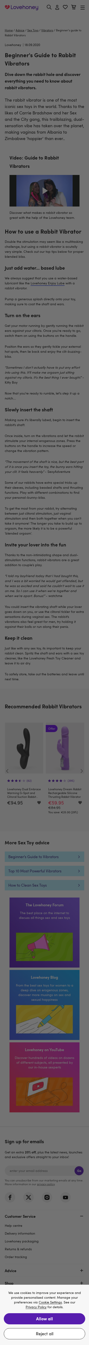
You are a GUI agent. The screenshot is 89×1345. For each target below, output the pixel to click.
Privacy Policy (36, 1307)
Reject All (44, 1333)
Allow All (44, 1318)
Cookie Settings (50, 1302)
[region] (44, 1315)
